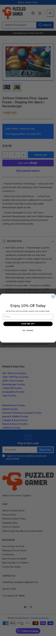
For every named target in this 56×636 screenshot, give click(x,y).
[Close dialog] (53, 296)
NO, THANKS (28, 330)
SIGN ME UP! (28, 324)
